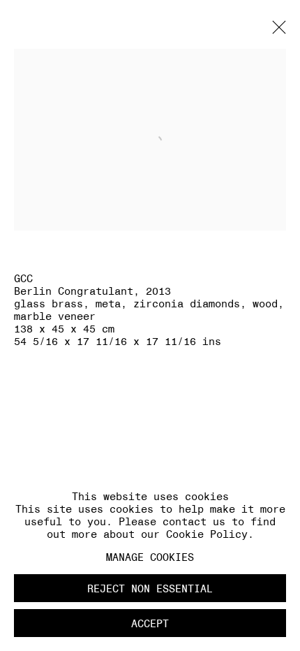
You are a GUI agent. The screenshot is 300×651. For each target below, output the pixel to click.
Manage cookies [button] (150, 557)
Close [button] (275, 31)
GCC (23, 278)
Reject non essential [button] (150, 588)
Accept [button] (150, 623)
